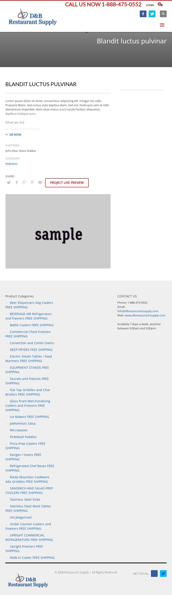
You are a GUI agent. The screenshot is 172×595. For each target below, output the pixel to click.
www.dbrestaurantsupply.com (145, 315)
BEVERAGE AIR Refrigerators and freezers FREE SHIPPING (28, 316)
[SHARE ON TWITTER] (8, 182)
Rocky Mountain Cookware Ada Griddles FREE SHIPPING (27, 479)
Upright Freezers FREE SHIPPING (24, 548)
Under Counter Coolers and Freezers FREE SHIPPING (28, 526)
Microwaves (19, 430)
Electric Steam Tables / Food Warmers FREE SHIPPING (28, 358)
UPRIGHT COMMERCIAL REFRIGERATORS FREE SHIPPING (29, 537)
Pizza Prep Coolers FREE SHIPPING (25, 445)
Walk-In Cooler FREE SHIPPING (32, 557)
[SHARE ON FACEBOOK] (16, 182)
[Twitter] (152, 14)
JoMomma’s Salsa (23, 423)
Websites (11, 164)
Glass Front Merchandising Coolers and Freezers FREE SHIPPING (27, 405)
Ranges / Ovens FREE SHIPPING (23, 457)
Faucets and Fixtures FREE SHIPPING (27, 381)
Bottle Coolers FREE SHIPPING (32, 325)
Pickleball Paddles (23, 437)
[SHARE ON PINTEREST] (32, 182)
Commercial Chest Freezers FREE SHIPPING (28, 334)
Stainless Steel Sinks (25, 499)
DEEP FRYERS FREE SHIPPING (31, 349)
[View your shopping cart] (161, 5)
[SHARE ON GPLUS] (24, 182)
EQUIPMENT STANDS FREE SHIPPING (27, 369)
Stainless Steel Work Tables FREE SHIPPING (28, 508)
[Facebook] (143, 14)
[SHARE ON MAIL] (40, 182)
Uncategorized (21, 517)
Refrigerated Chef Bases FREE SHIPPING (29, 468)
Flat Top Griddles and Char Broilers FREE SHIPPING (27, 392)
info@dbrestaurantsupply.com (137, 311)
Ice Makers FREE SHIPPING (29, 417)
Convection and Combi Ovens (32, 343)
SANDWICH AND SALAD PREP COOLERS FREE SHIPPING (29, 490)
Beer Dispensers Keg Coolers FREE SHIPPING (29, 305)
